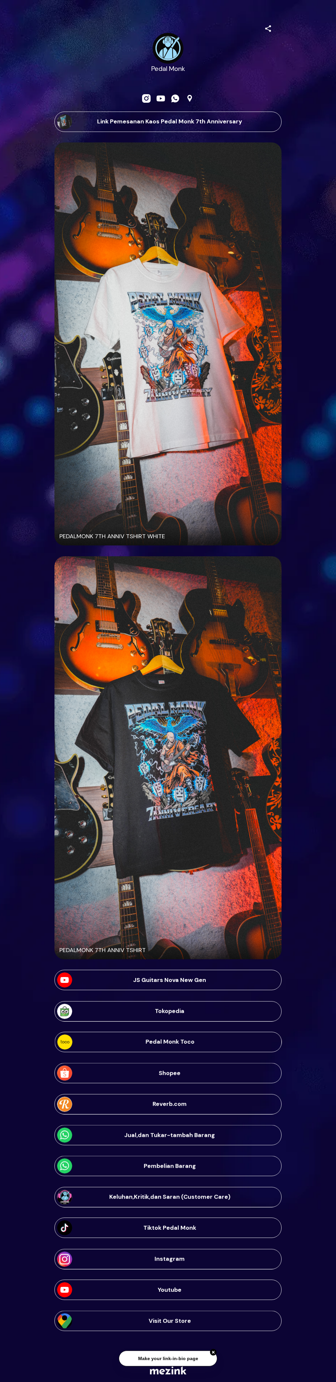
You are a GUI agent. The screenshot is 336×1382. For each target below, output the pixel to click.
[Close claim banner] (213, 1350)
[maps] (190, 98)
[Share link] (268, 27)
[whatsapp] (175, 98)
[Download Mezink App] (168, 1370)
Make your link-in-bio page (168, 1355)
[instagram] (146, 98)
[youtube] (161, 98)
